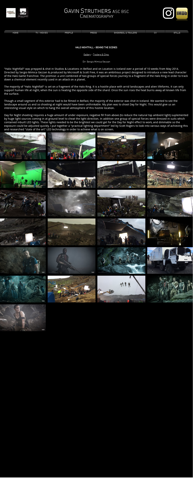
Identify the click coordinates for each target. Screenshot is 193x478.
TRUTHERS (98, 11)
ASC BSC (120, 11)
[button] (69, 33)
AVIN (73, 11)
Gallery (87, 54)
